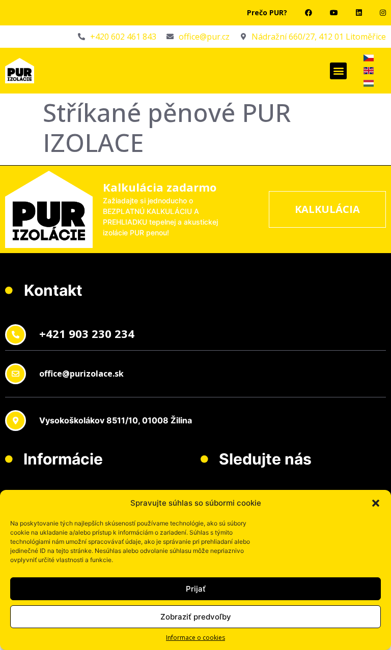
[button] (376, 503)
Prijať (196, 589)
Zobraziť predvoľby (195, 617)
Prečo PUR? (267, 12)
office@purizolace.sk (81, 373)
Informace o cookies (195, 637)
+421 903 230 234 (86, 333)
